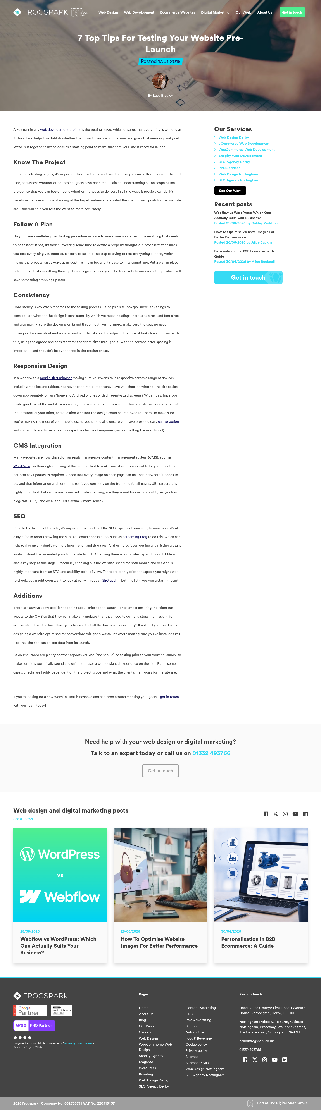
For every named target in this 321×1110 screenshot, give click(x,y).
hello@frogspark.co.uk (256, 1041)
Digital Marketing (215, 12)
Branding (146, 1074)
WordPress (21, 466)
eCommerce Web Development (244, 143)
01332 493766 (211, 753)
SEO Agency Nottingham (239, 180)
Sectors (191, 1026)
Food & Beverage (199, 1038)
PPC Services (229, 168)
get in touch (169, 696)
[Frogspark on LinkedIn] (305, 814)
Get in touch (292, 12)
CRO (189, 1014)
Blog (142, 1020)
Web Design (108, 12)
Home (143, 1007)
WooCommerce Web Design (155, 1047)
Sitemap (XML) (197, 1062)
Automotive (195, 1032)
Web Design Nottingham (238, 174)
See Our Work (230, 190)
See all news (23, 818)
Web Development (139, 12)
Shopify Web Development (240, 155)
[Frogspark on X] (275, 814)
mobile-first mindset (56, 378)
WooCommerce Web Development (247, 149)
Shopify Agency (151, 1055)
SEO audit (110, 580)
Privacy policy (196, 1050)
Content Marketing (201, 1007)
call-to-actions (169, 421)
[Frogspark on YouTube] (295, 814)
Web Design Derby (234, 137)
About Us (264, 12)
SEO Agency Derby (234, 162)
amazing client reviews (78, 1043)
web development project (60, 129)
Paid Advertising (198, 1020)
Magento (146, 1062)
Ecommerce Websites (177, 12)
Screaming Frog (135, 536)
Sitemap (192, 1056)
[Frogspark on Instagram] (285, 814)
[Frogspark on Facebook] (266, 814)
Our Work (243, 12)
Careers (145, 1032)
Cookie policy (196, 1044)
